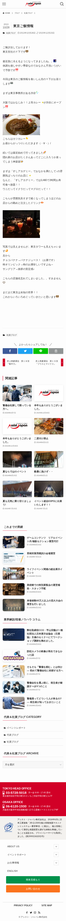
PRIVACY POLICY (23, 905)
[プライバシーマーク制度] (8, 831)
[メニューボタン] (4, 4)
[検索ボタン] (62, 4)
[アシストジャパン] (33, 4)
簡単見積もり (33, 879)
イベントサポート (16, 854)
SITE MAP (46, 905)
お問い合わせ (33, 888)
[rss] (39, 912)
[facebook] (26, 912)
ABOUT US (13, 846)
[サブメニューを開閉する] (56, 846)
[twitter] (30, 912)
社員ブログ (11, 33)
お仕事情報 (13, 862)
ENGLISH (12, 871)
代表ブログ (13, 734)
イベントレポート (16, 727)
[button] (10, 351)
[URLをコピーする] (56, 351)
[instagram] (35, 912)
